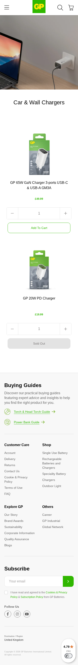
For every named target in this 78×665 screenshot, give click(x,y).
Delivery (9, 459)
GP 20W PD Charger (39, 298)
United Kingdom (13, 639)
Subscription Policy (32, 597)
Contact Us (12, 471)
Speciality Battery (54, 473)
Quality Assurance (16, 539)
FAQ (7, 494)
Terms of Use (13, 487)
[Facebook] (7, 614)
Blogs (8, 545)
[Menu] (6, 7)
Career (47, 514)
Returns (9, 465)
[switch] (68, 655)
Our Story (11, 514)
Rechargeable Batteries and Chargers (52, 463)
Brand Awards (13, 521)
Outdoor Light (51, 486)
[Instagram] (17, 614)
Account (9, 453)
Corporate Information (19, 533)
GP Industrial (51, 521)
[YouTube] (26, 614)
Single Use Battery (55, 453)
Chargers (48, 480)
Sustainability (13, 527)
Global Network (52, 527)
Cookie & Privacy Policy (16, 479)
